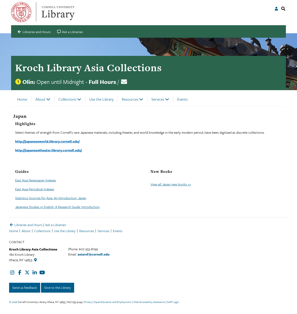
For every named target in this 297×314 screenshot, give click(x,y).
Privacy (88, 302)
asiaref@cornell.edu (94, 254)
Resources (130, 99)
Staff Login (173, 302)
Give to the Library (57, 287)
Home (22, 99)
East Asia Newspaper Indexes (35, 180)
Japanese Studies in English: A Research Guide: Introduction (57, 206)
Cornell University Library (57, 12)
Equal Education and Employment (112, 302)
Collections (67, 99)
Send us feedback (24, 287)
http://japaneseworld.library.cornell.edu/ (47, 141)
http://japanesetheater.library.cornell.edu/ (48, 150)
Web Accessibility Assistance (149, 302)
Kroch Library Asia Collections (88, 68)
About (40, 99)
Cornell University (21, 12)
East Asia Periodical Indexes (34, 189)
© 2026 (13, 302)
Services (157, 99)
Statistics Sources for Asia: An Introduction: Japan (50, 197)
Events (182, 99)
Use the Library (101, 99)
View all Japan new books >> (171, 184)
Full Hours (102, 82)
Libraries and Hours (28, 224)
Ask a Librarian (55, 224)
